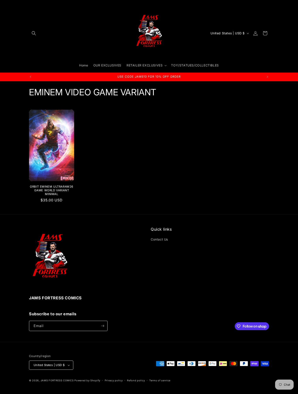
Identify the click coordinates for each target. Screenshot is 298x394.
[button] (34, 33)
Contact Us (159, 239)
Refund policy (136, 380)
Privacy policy (114, 380)
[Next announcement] (267, 77)
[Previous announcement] (30, 77)
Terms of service (159, 380)
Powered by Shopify (87, 380)
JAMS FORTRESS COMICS (57, 380)
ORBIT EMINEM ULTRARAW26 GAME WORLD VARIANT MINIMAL (51, 190)
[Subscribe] (102, 326)
